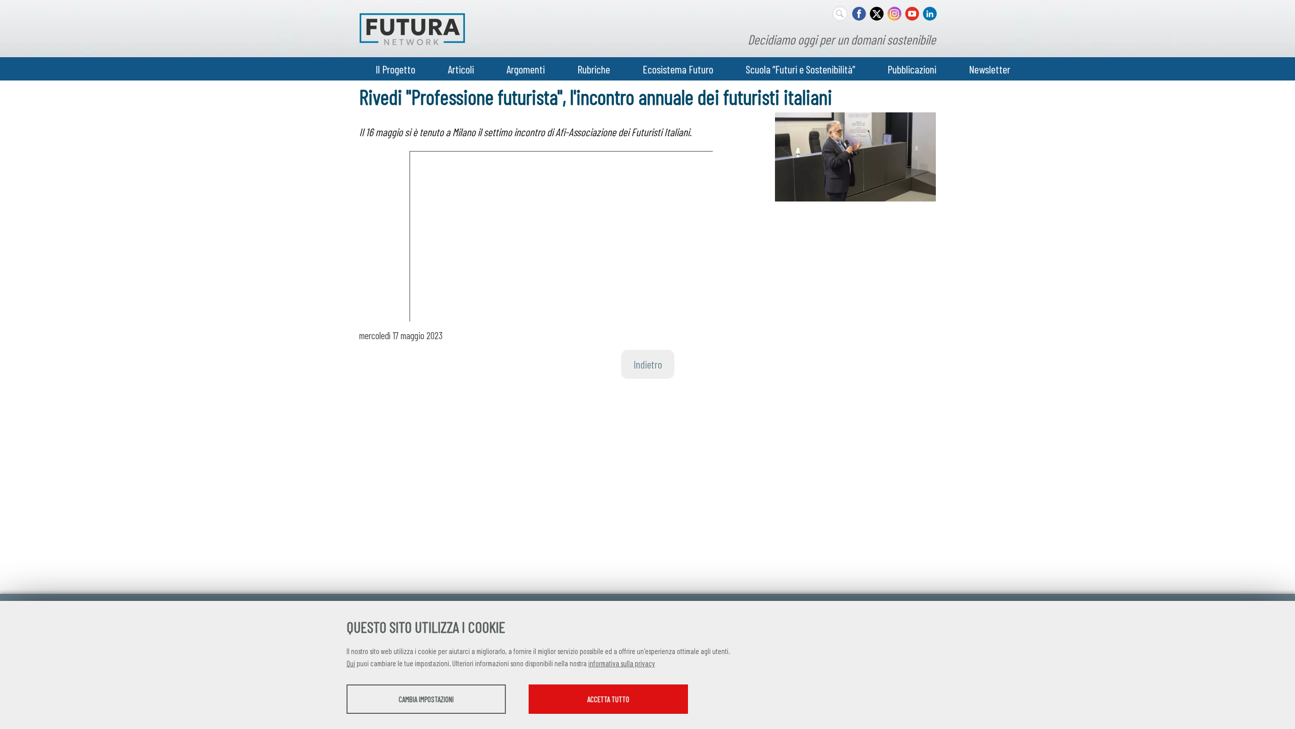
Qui (351, 663)
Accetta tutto (608, 699)
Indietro (647, 364)
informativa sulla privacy (621, 663)
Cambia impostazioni (426, 699)
